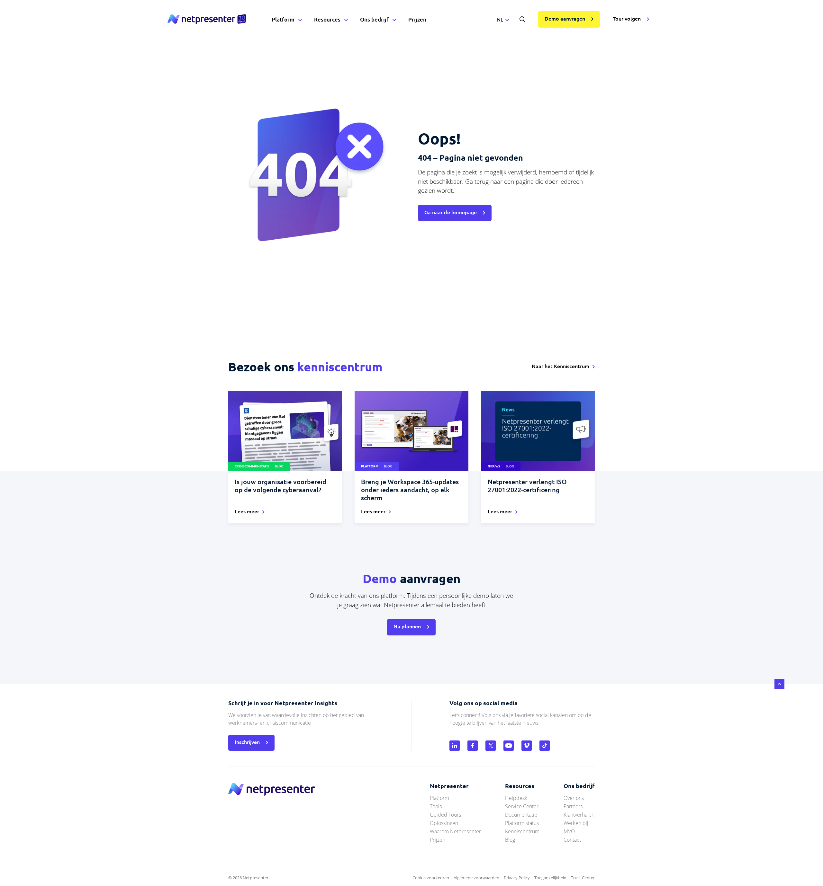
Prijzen (417, 19)
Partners (573, 806)
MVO (569, 831)
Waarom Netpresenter (455, 831)
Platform (283, 19)
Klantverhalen (579, 814)
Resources (327, 19)
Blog (510, 839)
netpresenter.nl (206, 19)
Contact (572, 839)
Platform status (522, 823)
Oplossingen (444, 823)
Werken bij (576, 823)
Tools (436, 806)
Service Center (521, 806)
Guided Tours (445, 814)
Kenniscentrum (522, 831)
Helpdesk (516, 798)
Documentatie (521, 814)
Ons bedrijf (374, 19)
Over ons (574, 798)
